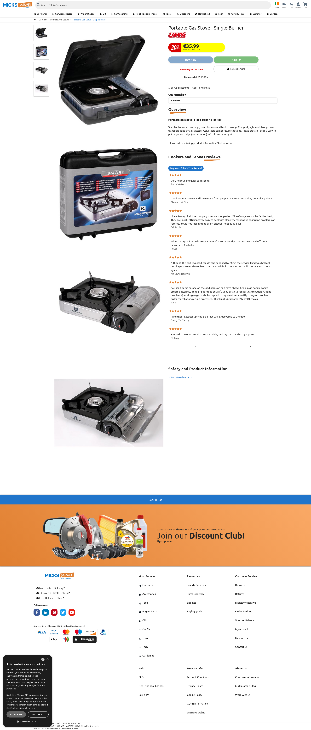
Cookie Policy (194, 694)
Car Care (147, 629)
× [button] (47, 659)
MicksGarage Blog (245, 685)
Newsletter (241, 638)
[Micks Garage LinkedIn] (46, 613)
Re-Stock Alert (237, 68)
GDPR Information (197, 703)
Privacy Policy (195, 685)
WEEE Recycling (196, 712)
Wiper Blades (87, 13)
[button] (27, 722)
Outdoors (185, 13)
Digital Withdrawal (245, 602)
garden (42, 19)
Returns (239, 593)
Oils (144, 620)
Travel (145, 638)
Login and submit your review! (186, 168)
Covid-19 (143, 694)
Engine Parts (149, 611)
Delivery (240, 584)
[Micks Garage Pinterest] (55, 613)
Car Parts (42, 13)
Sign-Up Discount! (178, 87)
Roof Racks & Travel (146, 13)
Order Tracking (243, 611)
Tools (169, 13)
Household (204, 13)
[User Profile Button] (298, 4)
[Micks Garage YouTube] (73, 613)
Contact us (241, 646)
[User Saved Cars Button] (291, 4)
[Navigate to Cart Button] (305, 4)
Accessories (149, 593)
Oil (104, 13)
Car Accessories (63, 13)
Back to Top (155, 499)
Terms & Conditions (198, 677)
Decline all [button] (38, 714)
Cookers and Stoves (60, 19)
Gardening (148, 655)
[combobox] (43, 659)
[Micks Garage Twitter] (64, 613)
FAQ (141, 677)
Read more (31, 708)
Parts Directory (195, 593)
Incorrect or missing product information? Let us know (201, 143)
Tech (220, 13)
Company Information (247, 677)
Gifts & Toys (237, 13)
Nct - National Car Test (151, 685)
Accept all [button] (16, 714)
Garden (273, 13)
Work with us (242, 694)
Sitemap (191, 602)
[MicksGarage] (18, 5)
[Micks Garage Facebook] (38, 613)
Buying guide (194, 611)
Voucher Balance (244, 620)
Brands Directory (196, 584)
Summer (257, 13)
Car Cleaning (120, 13)
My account (241, 629)
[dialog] (27, 691)
